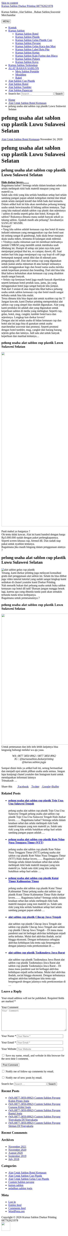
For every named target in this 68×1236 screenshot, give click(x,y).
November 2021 (17, 1146)
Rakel (18, 77)
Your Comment (9, 1007)
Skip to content (9, 2)
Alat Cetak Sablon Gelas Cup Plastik (28, 1178)
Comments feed (17, 1208)
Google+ (46, 786)
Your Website (8, 1048)
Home (11, 99)
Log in (12, 1201)
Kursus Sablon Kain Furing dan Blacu (36, 55)
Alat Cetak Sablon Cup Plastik (25, 1175)
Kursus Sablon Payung (28, 43)
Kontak (12, 27)
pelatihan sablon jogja (20, 1188)
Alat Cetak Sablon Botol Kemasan (27, 103)
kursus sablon (15, 1185)
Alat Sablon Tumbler (19, 87)
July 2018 (13, 1159)
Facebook (23, 786)
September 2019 (17, 1156)
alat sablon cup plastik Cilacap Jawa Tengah (34, 917)
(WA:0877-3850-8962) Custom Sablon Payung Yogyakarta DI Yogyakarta (34, 1118)
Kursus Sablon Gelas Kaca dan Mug (35, 46)
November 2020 (17, 1149)
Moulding (20, 74)
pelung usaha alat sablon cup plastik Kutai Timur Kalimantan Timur (33, 880)
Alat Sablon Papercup (20, 90)
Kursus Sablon (16, 30)
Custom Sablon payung (21, 1182)
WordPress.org (16, 1211)
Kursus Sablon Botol (26, 33)
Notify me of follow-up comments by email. (30, 1071)
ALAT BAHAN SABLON (23, 68)
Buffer (55, 786)
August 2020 (15, 1152)
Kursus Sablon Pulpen (27, 58)
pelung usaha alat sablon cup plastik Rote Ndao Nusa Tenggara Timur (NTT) (36, 841)
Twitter (35, 786)
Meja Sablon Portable (27, 71)
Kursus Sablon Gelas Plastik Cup (33, 40)
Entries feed (14, 1205)
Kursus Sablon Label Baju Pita (32, 49)
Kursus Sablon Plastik (27, 36)
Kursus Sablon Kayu (26, 62)
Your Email (8, 1042)
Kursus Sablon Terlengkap (23, 65)
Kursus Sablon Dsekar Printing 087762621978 (27, 6)
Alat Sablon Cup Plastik (21, 80)
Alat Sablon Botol (18, 84)
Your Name (8, 1036)
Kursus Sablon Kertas (27, 52)
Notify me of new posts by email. (24, 1077)
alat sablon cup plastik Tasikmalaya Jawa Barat (36, 952)
